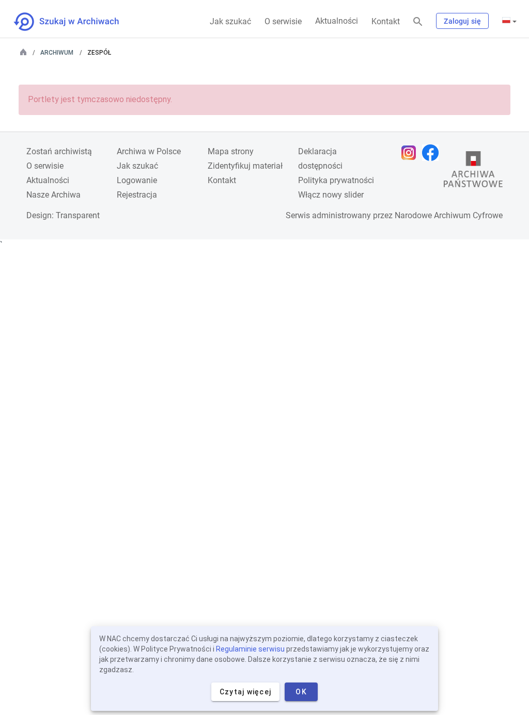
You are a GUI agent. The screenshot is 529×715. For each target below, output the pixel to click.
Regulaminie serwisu (250, 649)
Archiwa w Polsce (149, 151)
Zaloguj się (462, 21)
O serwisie (283, 21)
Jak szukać (230, 21)
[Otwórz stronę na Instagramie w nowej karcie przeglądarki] (411, 152)
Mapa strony (231, 151)
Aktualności (336, 21)
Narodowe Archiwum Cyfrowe (449, 215)
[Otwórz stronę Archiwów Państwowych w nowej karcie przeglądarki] (473, 171)
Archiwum (56, 52)
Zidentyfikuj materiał (245, 166)
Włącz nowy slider (331, 195)
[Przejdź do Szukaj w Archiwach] (75, 21)
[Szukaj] (418, 22)
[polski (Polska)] (509, 21)
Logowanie (137, 180)
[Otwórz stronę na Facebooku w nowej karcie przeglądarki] (433, 152)
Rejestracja (137, 195)
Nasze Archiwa (53, 195)
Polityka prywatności (336, 180)
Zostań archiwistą (59, 151)
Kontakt (385, 21)
